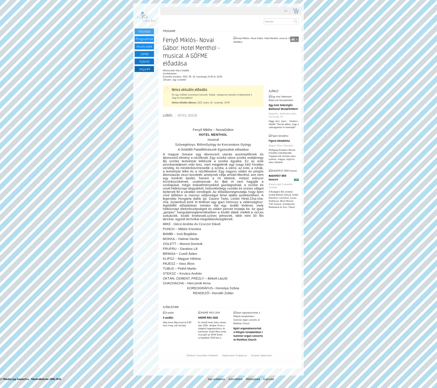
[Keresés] (295, 21)
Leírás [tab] (167, 116)
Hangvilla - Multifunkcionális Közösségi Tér (282, 115)
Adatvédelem (235, 379)
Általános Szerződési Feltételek (202, 355)
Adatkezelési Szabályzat (234, 355)
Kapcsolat (268, 379)
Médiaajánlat (253, 379)
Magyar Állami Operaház (281, 145)
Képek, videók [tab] (187, 116)
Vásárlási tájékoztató (261, 355)
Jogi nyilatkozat (216, 379)
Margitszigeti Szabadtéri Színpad (281, 186)
